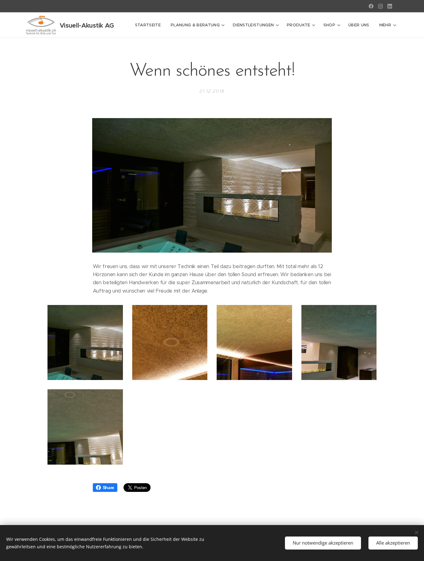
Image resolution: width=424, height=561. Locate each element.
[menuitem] (149, 25)
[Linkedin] (390, 6)
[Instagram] (380, 6)
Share (108, 487)
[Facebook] (371, 6)
